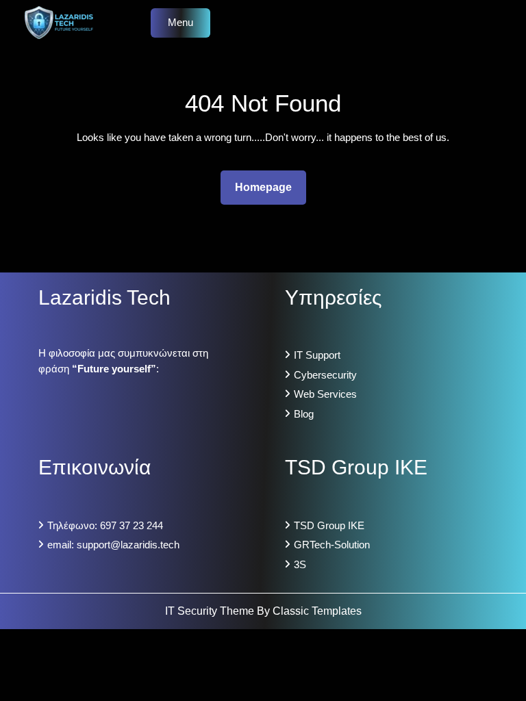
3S (300, 564)
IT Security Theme (211, 611)
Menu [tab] (180, 22)
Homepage (269, 187)
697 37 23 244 (131, 525)
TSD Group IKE (329, 525)
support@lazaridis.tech (128, 544)
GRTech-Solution (332, 544)
